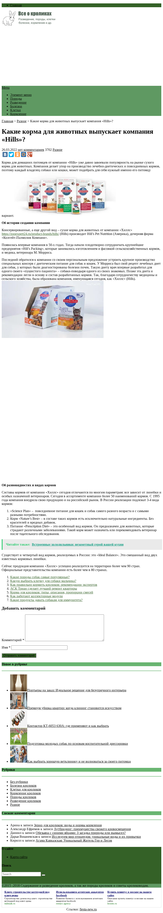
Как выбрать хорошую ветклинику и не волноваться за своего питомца (79, 761)
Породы (16, 98)
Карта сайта (18, 857)
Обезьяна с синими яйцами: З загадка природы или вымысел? (81, 833)
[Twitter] (11, 154)
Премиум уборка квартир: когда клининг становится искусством (74, 708)
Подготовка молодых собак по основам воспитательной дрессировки (77, 743)
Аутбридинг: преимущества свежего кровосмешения (92, 829)
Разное (22, 121)
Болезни (16, 106)
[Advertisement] (81, 56)
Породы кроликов (23, 797)
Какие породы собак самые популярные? (40, 577)
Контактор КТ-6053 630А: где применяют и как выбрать (68, 726)
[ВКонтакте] (5, 154)
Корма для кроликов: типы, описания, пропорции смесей (51, 592)
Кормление (18, 114)
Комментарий (13, 640)
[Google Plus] (29, 154)
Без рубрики (19, 782)
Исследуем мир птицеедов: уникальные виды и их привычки (96, 836)
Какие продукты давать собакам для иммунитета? (46, 600)
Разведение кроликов (25, 801)
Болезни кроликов (23, 785)
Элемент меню (21, 95)
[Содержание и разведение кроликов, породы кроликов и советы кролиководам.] (28, 24)
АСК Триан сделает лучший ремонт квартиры (43, 588)
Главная (16, 5)
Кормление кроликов (25, 793)
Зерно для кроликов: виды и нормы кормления (68, 825)
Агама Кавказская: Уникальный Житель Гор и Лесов (74, 840)
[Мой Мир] (23, 154)
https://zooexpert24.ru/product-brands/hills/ (30, 234)
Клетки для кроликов (25, 789)
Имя (6, 647)
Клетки (15, 110)
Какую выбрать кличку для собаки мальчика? (43, 581)
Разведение (18, 102)
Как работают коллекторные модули (36, 596)
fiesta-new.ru (88, 909)
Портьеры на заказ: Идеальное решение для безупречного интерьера (76, 690)
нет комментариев (31, 149)
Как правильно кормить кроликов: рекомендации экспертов (53, 584)
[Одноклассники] (17, 154)
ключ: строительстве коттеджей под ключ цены (28, 899)
